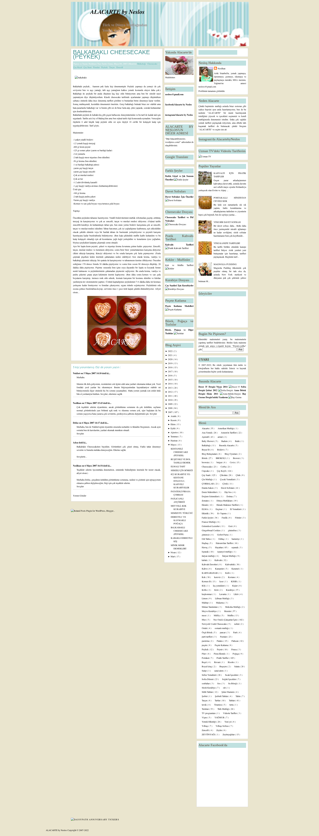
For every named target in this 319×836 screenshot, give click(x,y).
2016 (170, 375)
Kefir (227, 572)
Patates (220, 640)
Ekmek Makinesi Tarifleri (228, 504)
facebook (169, 104)
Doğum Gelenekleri (210, 496)
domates (206, 500)
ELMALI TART (178, 466)
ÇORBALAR (208, 483)
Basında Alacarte (226, 445)
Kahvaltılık (230, 564)
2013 (170, 387)
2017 (170, 371)
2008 (170, 407)
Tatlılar (232, 700)
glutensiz (206, 534)
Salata (237, 666)
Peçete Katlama (222, 645)
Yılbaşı (205, 725)
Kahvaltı (218, 560)
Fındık (225, 517)
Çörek (225, 483)
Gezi (230, 526)
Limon (205, 598)
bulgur (220, 462)
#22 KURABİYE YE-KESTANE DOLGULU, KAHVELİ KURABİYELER (181, 481)
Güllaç (221, 538)
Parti (235, 632)
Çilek (238, 475)
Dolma (230, 496)
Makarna (220, 602)
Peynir (220, 649)
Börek (205, 458)
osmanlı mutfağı (222, 628)
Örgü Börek (207, 632)
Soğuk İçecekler (229, 679)
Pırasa (234, 649)
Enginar (219, 509)
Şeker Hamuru (228, 691)
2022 (170, 351)
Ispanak (205, 551)
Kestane (232, 577)
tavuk (204, 704)
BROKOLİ (221, 458)
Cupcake (206, 470)
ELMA (205, 509)
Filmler (238, 517)
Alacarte (206, 428)
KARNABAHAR (210, 572)
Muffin (230, 615)
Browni (236, 458)
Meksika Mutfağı (233, 606)
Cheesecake (153, 63)
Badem (224, 441)
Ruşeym (223, 666)
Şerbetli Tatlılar (222, 696)
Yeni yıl (228, 721)
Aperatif (206, 436)
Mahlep (205, 602)
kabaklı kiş (97, 114)
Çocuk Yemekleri (228, 479)
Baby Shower (208, 441)
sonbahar (206, 683)
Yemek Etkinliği (209, 721)
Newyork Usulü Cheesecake (214, 623)
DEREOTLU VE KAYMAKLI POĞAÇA (178, 520)
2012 (170, 391)
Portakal (206, 657)
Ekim (173, 424)
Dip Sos (228, 492)
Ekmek (205, 504)
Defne (76, 422)
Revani (217, 662)
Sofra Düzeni (208, 679)
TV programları (209, 713)
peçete (205, 645)
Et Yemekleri (236, 509)
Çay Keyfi (78, 67)
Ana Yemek (207, 432)
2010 (170, 399)
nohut (237, 623)
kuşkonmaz (207, 594)
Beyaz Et (206, 449)
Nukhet (77, 373)
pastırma (206, 640)
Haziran (174, 440)
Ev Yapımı (222, 513)
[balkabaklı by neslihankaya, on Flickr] (80, 77)
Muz (204, 619)
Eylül (173, 428)
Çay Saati (88, 67)
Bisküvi (220, 449)
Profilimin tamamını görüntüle (211, 90)
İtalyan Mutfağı (229, 555)
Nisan (173, 552)
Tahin (238, 696)
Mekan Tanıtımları (210, 606)
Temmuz (175, 436)
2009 (170, 403)
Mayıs (174, 444)
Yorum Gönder (79, 495)
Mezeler (228, 611)
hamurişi (236, 538)
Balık (237, 441)
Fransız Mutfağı (209, 521)
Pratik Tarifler (223, 657)
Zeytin (219, 730)
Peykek (104, 67)
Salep (204, 670)
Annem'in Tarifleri (229, 432)
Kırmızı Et (206, 581)
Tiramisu (218, 704)
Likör (236, 594)
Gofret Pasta (223, 534)
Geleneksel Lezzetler (211, 526)
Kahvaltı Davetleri (210, 564)
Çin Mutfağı (207, 479)
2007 (170, 412)
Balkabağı (141, 63)
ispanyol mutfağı (224, 551)
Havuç (205, 547)
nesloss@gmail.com (174, 94)
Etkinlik (205, 513)
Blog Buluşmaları (210, 453)
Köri (216, 589)
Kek (204, 577)
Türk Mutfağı (223, 708)
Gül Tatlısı (206, 538)
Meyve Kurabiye (209, 611)
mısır (204, 615)
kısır (221, 581)
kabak (204, 560)
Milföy (217, 615)
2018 (170, 367)
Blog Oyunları (231, 453)
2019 (170, 363)
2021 (170, 355)
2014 (170, 383)
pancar (223, 632)
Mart (173, 556)
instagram (170, 114)
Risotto (231, 662)
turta (231, 704)
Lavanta (223, 594)
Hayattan (219, 547)
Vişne (204, 717)
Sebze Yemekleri (209, 674)
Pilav (204, 653)
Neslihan (77, 403)
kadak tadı (152, 114)
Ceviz (232, 462)
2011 (170, 395)
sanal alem (219, 670)
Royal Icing (207, 666)
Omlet (205, 628)
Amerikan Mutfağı (226, 428)
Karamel (235, 568)
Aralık (174, 416)
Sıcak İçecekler (232, 674)
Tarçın (112, 67)
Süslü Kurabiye (209, 687)
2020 (170, 359)
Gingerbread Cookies (211, 530)
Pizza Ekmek (220, 653)
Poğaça (236, 653)
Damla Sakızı (208, 487)
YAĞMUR (220, 717)
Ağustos (175, 432)
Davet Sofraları (228, 487)
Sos (219, 683)
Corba (224, 466)
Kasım (174, 420)
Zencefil (120, 67)
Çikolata (224, 475)
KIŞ (204, 585)
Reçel (204, 662)
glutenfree (232, 530)
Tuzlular (205, 708)
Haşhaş (205, 543)
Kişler (235, 585)
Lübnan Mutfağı (222, 598)
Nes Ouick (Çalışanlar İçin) (225, 619)
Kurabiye (230, 589)
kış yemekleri (219, 585)
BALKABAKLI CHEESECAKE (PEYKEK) (111, 54)
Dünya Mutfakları (225, 500)
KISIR (234, 581)
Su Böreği (233, 683)
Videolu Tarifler (230, 713)
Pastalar (96, 67)
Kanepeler (219, 568)
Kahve (205, 568)
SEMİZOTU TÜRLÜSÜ (182, 512)
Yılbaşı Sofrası (222, 725)
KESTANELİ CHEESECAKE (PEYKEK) (179, 452)
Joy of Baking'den (100, 118)
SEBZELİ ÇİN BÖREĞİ (182, 470)
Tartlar (218, 700)
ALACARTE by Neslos (117, 11)
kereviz (217, 577)
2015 (170, 379)
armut (220, 436)
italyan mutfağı (208, 555)
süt (224, 687)
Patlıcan (235, 640)
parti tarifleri (207, 636)
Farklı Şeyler (208, 517)
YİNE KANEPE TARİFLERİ (227, 243)
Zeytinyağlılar (229, 734)
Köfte (204, 589)
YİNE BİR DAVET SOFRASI (227, 222)
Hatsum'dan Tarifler (225, 543)
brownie (206, 462)
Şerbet (205, 696)
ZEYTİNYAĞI (209, 734)
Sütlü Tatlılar (207, 691)
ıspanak (235, 547)
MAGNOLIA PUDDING (225, 264)
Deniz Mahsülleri (209, 492)
